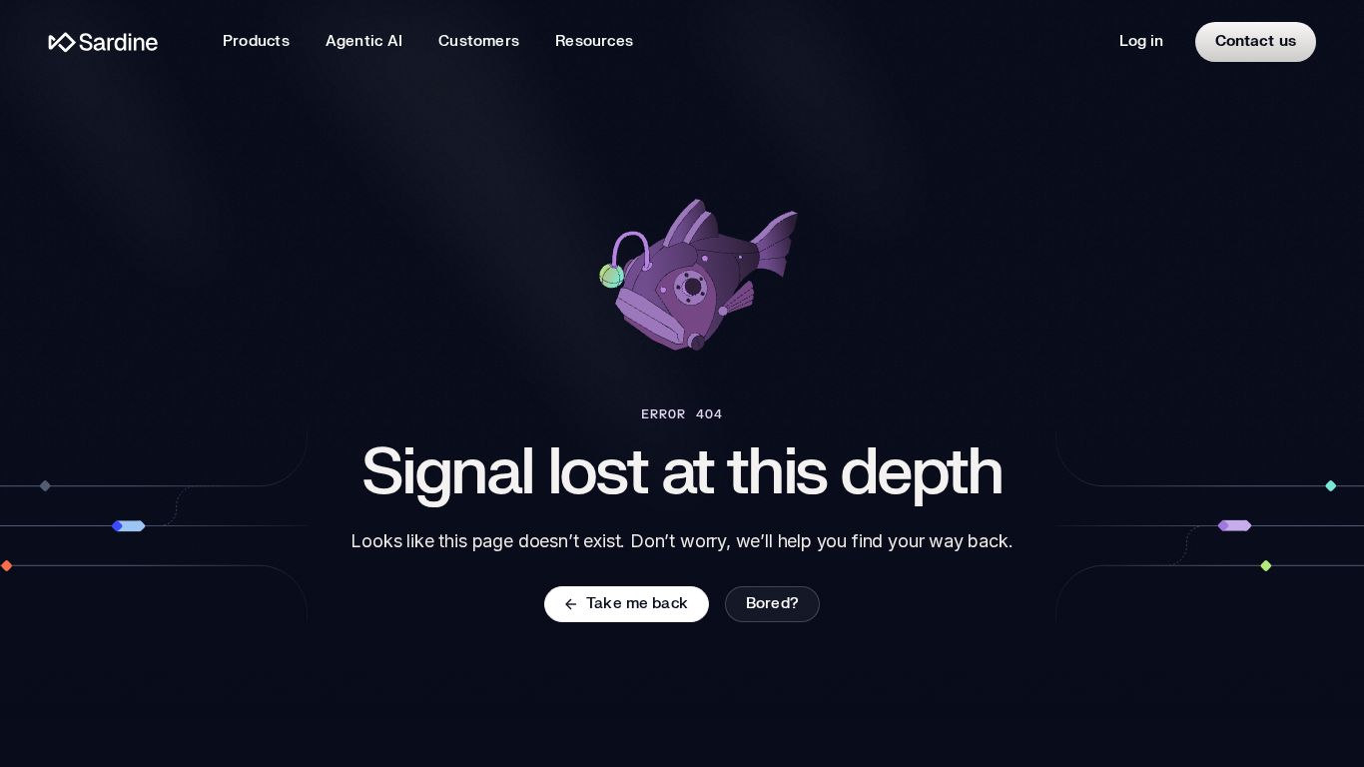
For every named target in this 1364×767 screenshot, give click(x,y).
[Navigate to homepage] (103, 42)
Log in (1141, 41)
